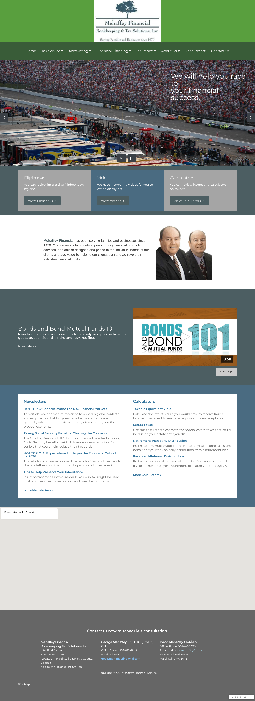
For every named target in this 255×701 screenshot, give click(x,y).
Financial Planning (112, 51)
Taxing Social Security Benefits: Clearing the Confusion (66, 433)
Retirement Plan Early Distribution (160, 440)
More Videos (27, 346)
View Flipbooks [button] (40, 201)
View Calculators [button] (187, 201)
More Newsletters (38, 490)
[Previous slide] (4, 117)
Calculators (144, 401)
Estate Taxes (143, 425)
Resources (194, 51)
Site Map (24, 684)
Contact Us (220, 51)
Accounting (78, 51)
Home (31, 51)
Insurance (144, 51)
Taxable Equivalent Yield (152, 409)
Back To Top (239, 696)
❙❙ (131, 158)
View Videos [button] (111, 201)
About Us (169, 51)
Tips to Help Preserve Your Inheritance (53, 472)
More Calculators (147, 475)
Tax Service (51, 51)
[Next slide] (251, 117)
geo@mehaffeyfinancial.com (120, 658)
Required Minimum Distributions (158, 456)
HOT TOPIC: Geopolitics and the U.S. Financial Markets (65, 409)
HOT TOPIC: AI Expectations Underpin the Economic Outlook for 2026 (70, 454)
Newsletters (35, 401)
